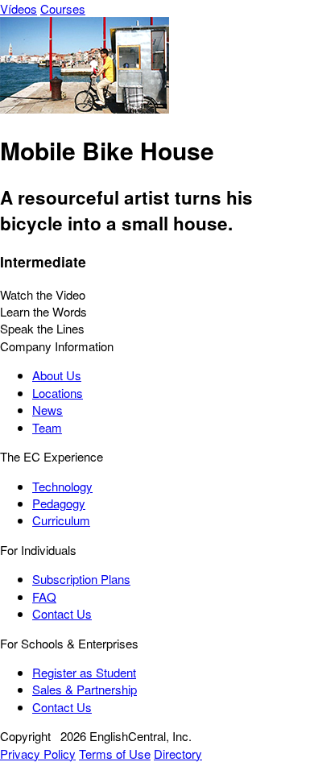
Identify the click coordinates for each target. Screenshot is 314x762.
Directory (178, 753)
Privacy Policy (38, 753)
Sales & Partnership (84, 689)
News (47, 409)
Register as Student (84, 672)
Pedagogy (58, 503)
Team (47, 427)
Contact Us (62, 613)
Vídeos (18, 8)
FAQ (44, 596)
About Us (56, 375)
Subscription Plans (81, 578)
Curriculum (61, 519)
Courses (62, 8)
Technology (62, 486)
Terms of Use (115, 753)
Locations (57, 392)
